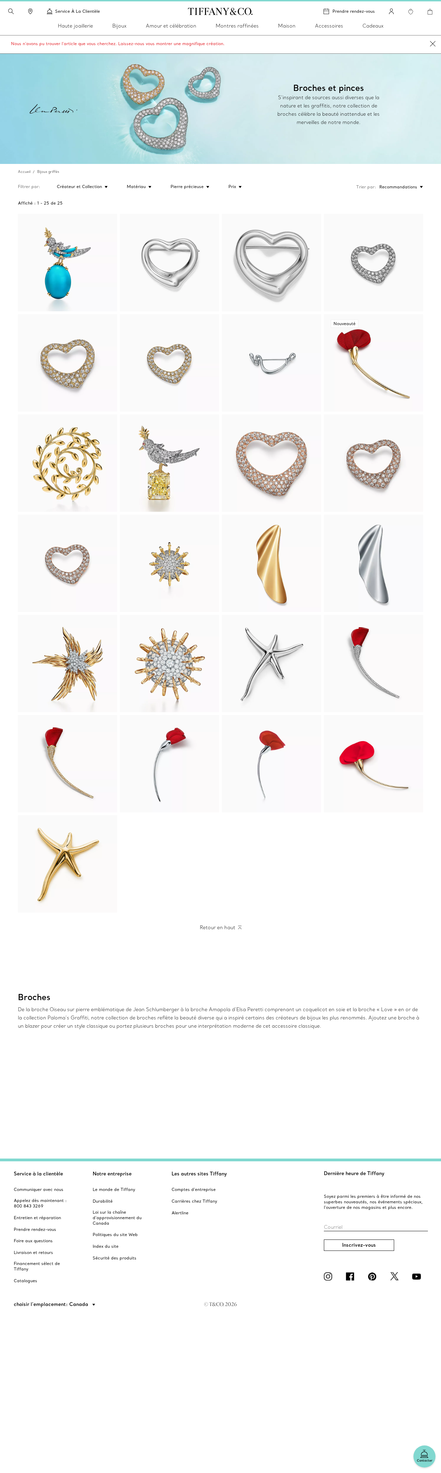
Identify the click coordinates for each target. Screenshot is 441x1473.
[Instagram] (329, 1276)
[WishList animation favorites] (410, 11)
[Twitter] (395, 1276)
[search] (11, 11)
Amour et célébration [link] (171, 26)
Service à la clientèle (38, 1174)
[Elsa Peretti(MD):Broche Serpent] (271, 363)
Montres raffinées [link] (237, 26)
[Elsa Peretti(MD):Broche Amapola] (169, 763)
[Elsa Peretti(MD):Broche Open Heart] (169, 262)
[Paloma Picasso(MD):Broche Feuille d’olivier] (67, 463)
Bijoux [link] (119, 26)
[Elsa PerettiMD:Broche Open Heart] (373, 262)
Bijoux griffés (48, 171)
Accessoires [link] (329, 26)
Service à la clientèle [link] (77, 11)
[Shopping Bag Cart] (430, 11)
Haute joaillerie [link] (75, 26)
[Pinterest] (373, 1276)
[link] (30, 11)
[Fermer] (432, 44)
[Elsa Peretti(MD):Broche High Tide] (271, 563)
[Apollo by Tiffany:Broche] (169, 663)
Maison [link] (287, 26)
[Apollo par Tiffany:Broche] (169, 563)
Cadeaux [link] (372, 26)
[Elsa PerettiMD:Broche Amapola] (373, 663)
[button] (11, 11)
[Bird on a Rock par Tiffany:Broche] (67, 262)
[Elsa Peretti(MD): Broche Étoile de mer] (271, 663)
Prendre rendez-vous (353, 11)
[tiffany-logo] (220, 11)
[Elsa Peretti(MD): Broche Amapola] (271, 763)
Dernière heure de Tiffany (354, 1173)
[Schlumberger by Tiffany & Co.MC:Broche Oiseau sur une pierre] (169, 463)
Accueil (24, 171)
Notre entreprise (112, 1174)
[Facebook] (351, 1276)
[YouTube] (417, 1276)
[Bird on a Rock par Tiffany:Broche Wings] (67, 663)
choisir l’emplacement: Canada (52, 1304)
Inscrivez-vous (359, 1245)
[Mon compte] (391, 11)
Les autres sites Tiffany (199, 1174)
